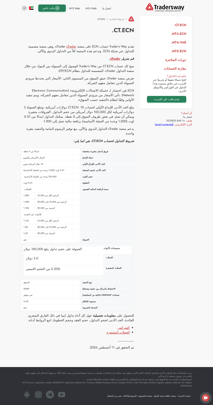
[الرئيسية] (131, 19)
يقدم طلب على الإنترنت (166, 99)
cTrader (71, 46)
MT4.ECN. (178, 33)
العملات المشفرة (118, 332)
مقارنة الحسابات (175, 68)
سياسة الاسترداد (184, 396)
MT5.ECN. (178, 51)
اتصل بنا (106, 8)
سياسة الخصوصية (145, 396)
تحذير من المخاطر (114, 396)
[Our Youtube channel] (61, 395)
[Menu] (24, 8)
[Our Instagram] (38, 395)
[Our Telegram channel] (50, 395)
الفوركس (124, 327)
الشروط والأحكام (130, 396)
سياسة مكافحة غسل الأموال (165, 396)
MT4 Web (91, 8)
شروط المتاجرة (116, 19)
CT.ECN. (180, 25)
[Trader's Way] (165, 10)
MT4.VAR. (178, 42)
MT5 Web (74, 8)
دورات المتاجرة (175, 59)
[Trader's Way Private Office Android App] (27, 395)
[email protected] (164, 124)
